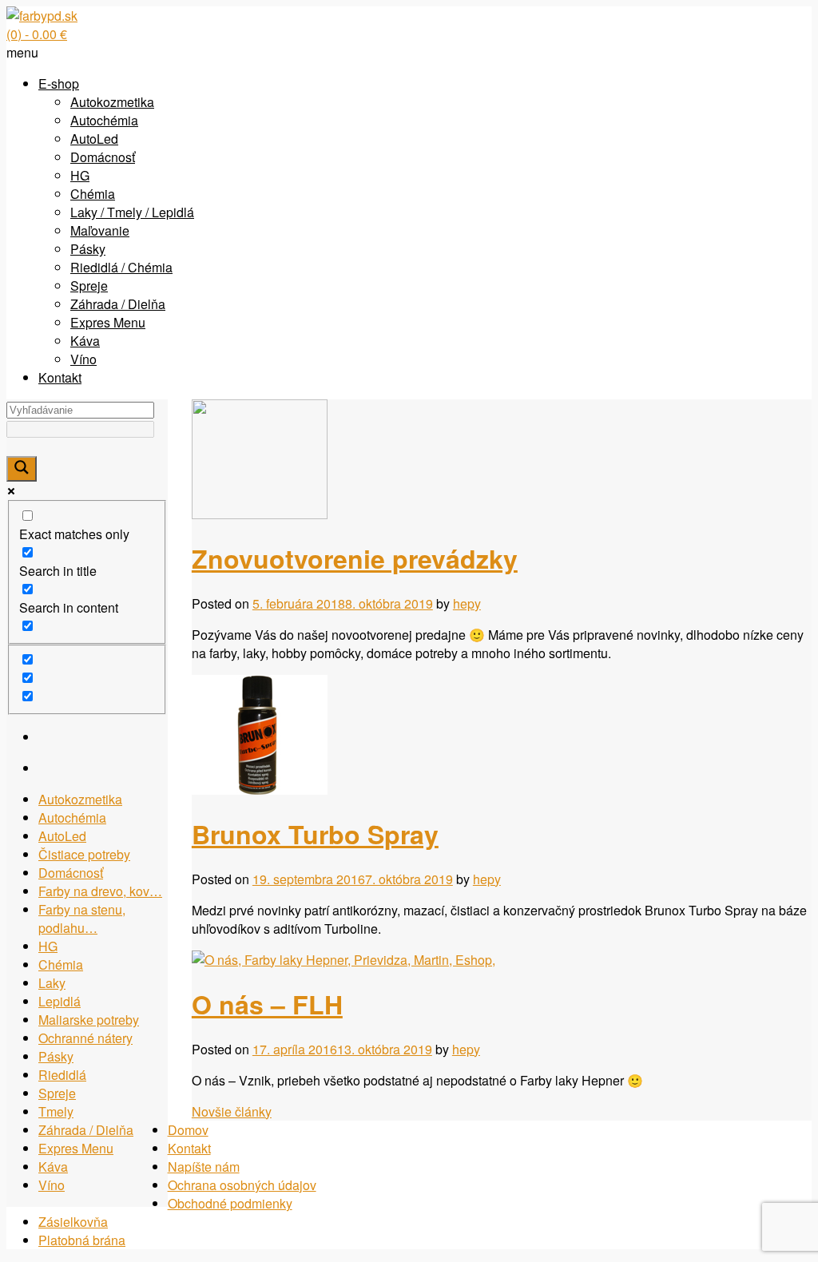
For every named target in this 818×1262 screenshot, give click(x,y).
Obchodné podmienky (230, 1203)
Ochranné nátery (85, 1038)
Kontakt (59, 377)
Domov (188, 1130)
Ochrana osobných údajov (242, 1185)
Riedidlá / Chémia (121, 267)
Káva (85, 340)
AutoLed (94, 138)
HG (79, 175)
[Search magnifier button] (21, 469)
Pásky (87, 249)
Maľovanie (99, 230)
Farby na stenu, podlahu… (81, 918)
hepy (467, 603)
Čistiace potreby (84, 854)
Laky (52, 983)
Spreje (89, 285)
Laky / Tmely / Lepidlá (132, 212)
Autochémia (104, 120)
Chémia (92, 194)
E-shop (58, 83)
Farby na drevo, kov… (100, 891)
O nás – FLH (267, 1004)
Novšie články (232, 1111)
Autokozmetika (112, 102)
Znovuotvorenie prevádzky (355, 558)
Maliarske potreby (88, 1019)
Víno (83, 359)
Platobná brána (81, 1240)
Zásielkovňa (73, 1221)
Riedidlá (62, 1075)
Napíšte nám (204, 1166)
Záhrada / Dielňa (117, 304)
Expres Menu (107, 322)
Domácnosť (102, 157)
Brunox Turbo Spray (315, 834)
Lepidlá (59, 1001)
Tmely (55, 1111)
